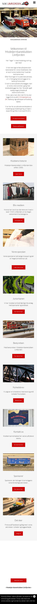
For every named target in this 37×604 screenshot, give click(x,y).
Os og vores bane (18, 118)
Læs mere (18, 174)
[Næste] (34, 22)
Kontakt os (18, 220)
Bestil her (18, 400)
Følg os (18, 533)
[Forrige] (2, 22)
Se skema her (18, 445)
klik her (32, 601)
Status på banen (18, 126)
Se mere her (18, 312)
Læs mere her (18, 267)
